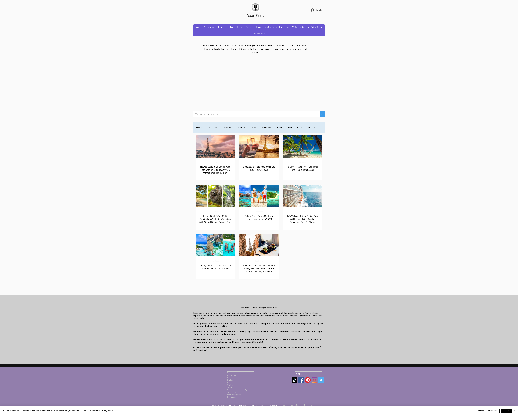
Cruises (230, 385)
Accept (506, 410)
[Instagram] (314, 380)
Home (229, 373)
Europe (279, 127)
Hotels (229, 383)
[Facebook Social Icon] (301, 380)
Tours (229, 387)
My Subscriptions (234, 395)
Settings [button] (480, 410)
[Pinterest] (308, 380)
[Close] (514, 411)
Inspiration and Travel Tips (237, 390)
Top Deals (213, 127)
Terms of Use (258, 405)
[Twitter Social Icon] (321, 380)
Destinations (232, 375)
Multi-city (227, 127)
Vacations (240, 127)
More (310, 127)
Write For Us (232, 392)
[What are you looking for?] (322, 114)
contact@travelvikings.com (301, 405)
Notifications (232, 397)
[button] (209, 27)
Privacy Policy (107, 410)
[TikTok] (294, 380)
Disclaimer (273, 405)
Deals (229, 378)
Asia (290, 127)
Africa (299, 127)
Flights (253, 127)
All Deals (199, 127)
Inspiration (266, 127)
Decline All (492, 410)
